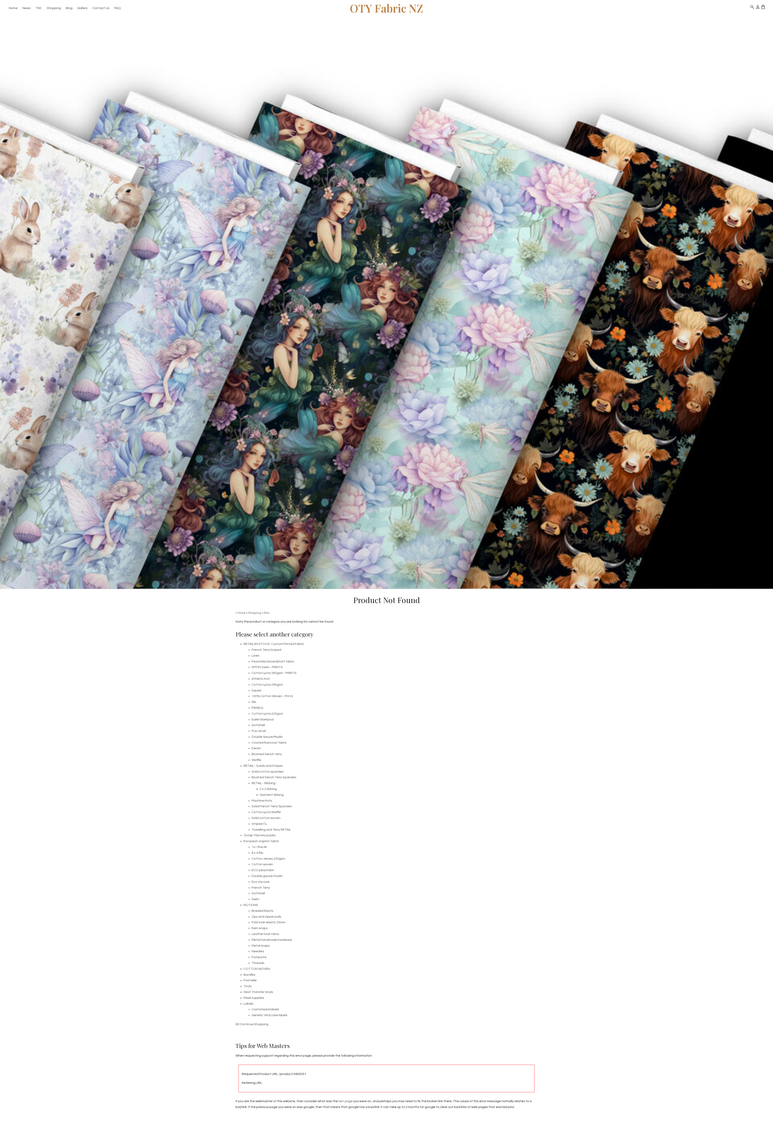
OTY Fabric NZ (386, 8)
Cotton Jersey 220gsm (268, 858)
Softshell (258, 725)
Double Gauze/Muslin (267, 736)
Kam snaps (260, 928)
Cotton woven (262, 864)
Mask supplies (254, 997)
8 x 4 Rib (257, 852)
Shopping (54, 8)
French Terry (261, 887)
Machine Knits (262, 800)
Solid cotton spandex (268, 771)
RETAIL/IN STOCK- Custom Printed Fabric (274, 644)
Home (13, 8)
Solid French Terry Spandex (272, 806)
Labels (248, 1003)
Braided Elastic (263, 910)
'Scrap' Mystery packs (260, 835)
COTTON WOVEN (257, 968)
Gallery (82, 8)
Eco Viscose (261, 881)
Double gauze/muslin (267, 876)
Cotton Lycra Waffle (266, 812)
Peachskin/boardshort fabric (273, 661)
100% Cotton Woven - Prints (272, 696)
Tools (248, 986)
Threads (258, 963)
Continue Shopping (254, 1024)
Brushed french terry (267, 754)
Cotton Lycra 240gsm (267, 684)
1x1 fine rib (259, 847)
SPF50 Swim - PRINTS (267, 667)
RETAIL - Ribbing (263, 783)
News (26, 8)
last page (345, 1101)
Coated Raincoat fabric (269, 742)
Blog (69, 8)
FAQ (117, 8)
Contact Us (101, 8)
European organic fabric (261, 841)
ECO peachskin (263, 870)
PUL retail (259, 731)
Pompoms (259, 957)
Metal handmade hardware (272, 939)
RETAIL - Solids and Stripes (263, 765)
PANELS (257, 707)
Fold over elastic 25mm (268, 922)
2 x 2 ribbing (268, 789)
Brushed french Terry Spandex (274, 777)
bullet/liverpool (263, 719)
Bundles (249, 974)
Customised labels (265, 1009)
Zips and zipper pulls (266, 916)
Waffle (256, 760)
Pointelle (250, 980)
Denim (256, 748)
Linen (255, 655)
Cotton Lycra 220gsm (267, 713)
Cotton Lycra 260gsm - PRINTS (274, 673)
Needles (258, 951)
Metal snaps (261, 945)
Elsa (266, 612)
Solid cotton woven (266, 818)
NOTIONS (251, 905)
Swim (255, 899)
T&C (38, 8)
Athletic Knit (261, 678)
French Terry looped (266, 649)
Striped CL (259, 823)
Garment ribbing (272, 794)
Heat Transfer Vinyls (258, 992)
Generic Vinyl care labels (269, 1015)
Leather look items (265, 934)
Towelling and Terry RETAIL (271, 829)
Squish (256, 690)
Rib (254, 702)
